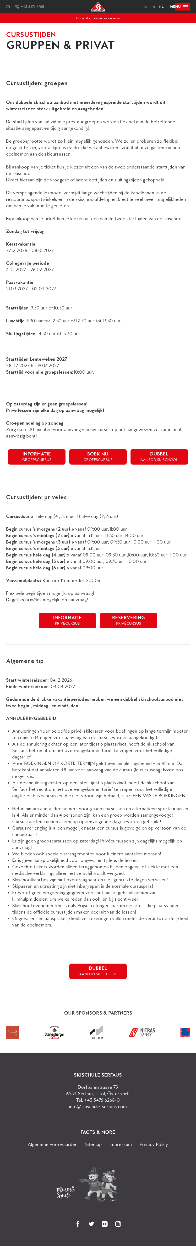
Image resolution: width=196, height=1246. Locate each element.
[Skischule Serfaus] (98, 10)
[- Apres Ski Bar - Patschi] (12, 1037)
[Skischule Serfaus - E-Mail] (8, 7)
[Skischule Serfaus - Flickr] (105, 1224)
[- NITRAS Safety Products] (141, 1035)
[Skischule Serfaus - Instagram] (118, 1224)
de (146, 7)
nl (161, 6)
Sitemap (93, 1144)
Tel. (98, 1100)
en (153, 7)
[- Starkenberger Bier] (54, 1037)
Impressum (120, 1144)
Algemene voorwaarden (52, 1144)
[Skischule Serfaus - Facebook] (78, 1224)
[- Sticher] (96, 1037)
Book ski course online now (98, 18)
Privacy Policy (154, 1144)
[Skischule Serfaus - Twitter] (91, 1224)
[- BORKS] (185, 1035)
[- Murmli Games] (98, 1184)
